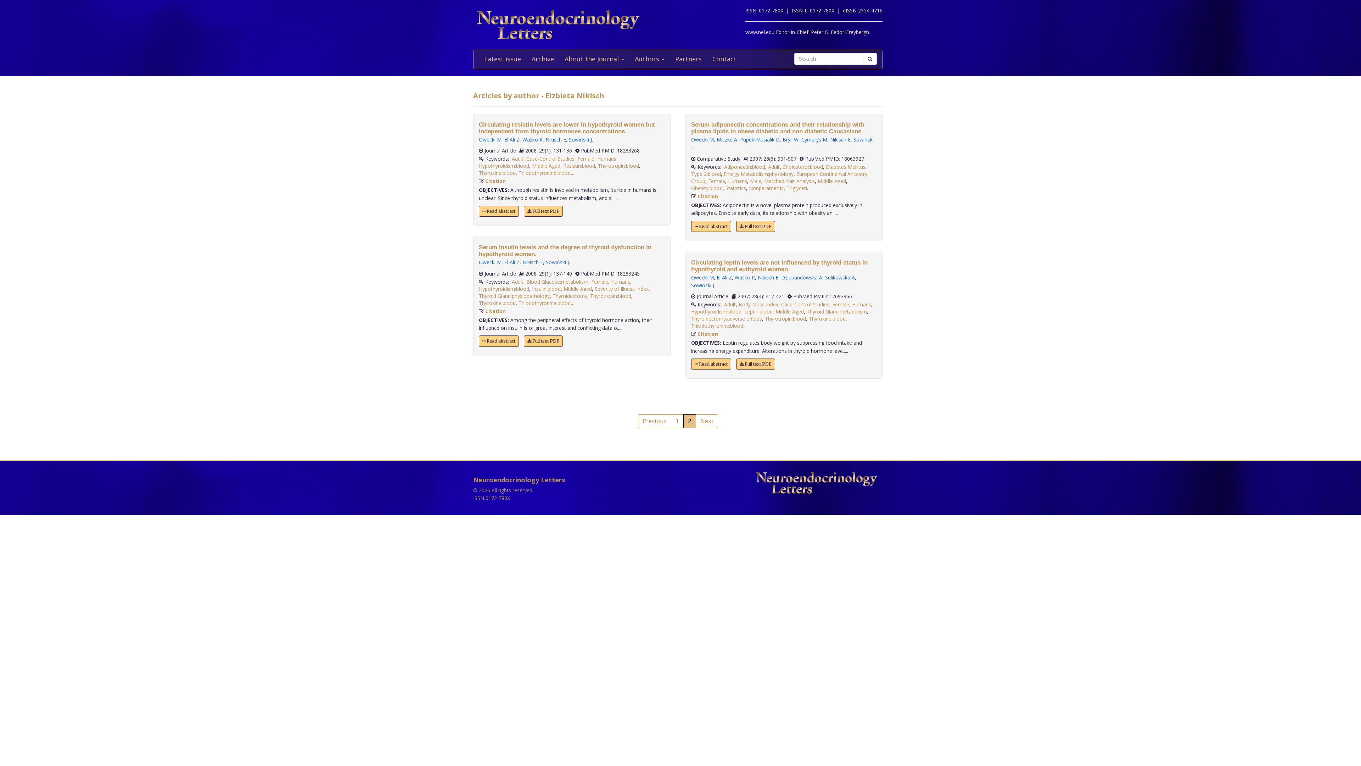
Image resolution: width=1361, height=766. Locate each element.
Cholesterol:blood (803, 166)
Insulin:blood (546, 288)
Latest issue (502, 59)
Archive (543, 59)
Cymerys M (814, 139)
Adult (517, 158)
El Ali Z (512, 139)
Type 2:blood (706, 174)
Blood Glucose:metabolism (557, 281)
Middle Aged (546, 165)
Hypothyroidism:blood (504, 165)
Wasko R (745, 277)
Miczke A (727, 139)
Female (585, 158)
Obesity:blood (707, 188)
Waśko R (532, 139)
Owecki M (490, 139)
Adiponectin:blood (744, 166)
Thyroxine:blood (497, 173)
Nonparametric (766, 188)
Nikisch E (555, 139)
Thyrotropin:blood (618, 165)
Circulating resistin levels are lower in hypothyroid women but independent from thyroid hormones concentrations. (567, 128)
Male (755, 181)
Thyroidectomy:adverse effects (726, 318)
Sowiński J (580, 139)
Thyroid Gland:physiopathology (514, 296)
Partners (688, 59)
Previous (655, 421)
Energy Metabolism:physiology (759, 174)
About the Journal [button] (593, 59)
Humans (606, 158)
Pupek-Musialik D (760, 139)
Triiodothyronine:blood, (545, 173)
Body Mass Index (758, 304)
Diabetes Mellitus (846, 166)
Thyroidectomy (570, 296)
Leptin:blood (758, 311)
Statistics (736, 188)
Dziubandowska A (801, 277)
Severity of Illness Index (622, 288)
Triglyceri (796, 188)
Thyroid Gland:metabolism (837, 311)
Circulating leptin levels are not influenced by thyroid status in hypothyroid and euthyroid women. (779, 266)
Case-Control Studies (550, 158)
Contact (724, 59)
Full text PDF (545, 211)
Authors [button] (648, 59)
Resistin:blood (579, 165)
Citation (495, 181)
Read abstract (500, 211)
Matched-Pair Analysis (789, 181)
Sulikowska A (840, 277)
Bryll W (791, 139)
